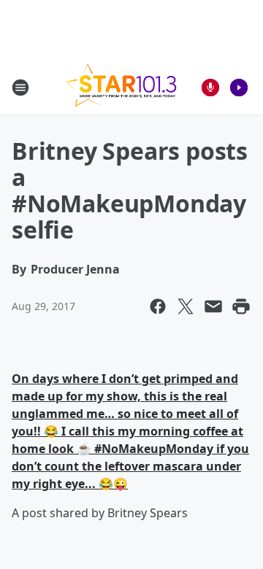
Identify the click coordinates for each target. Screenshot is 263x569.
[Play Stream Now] (239, 87)
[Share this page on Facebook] (158, 306)
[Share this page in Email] (213, 306)
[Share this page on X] (185, 306)
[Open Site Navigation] (20, 87)
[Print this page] (241, 306)
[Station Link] (121, 87)
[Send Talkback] (210, 87)
